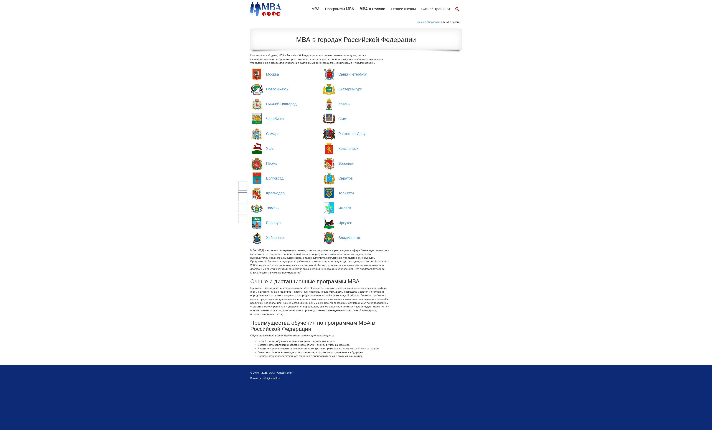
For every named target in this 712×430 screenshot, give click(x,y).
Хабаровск (275, 237)
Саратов (345, 178)
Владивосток (349, 237)
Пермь (271, 163)
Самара (272, 133)
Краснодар (275, 193)
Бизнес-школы (403, 8)
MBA (315, 8)
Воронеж (345, 163)
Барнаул (273, 222)
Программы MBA (339, 8)
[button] (457, 9)
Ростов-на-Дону (351, 133)
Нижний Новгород (281, 103)
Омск (342, 118)
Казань (344, 103)
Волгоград (275, 178)
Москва (272, 74)
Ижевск (344, 207)
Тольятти (346, 193)
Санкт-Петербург (352, 74)
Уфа (269, 148)
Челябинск (275, 118)
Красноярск (348, 148)
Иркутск (345, 222)
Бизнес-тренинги (435, 8)
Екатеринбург (350, 89)
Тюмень (272, 207)
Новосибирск (277, 89)
